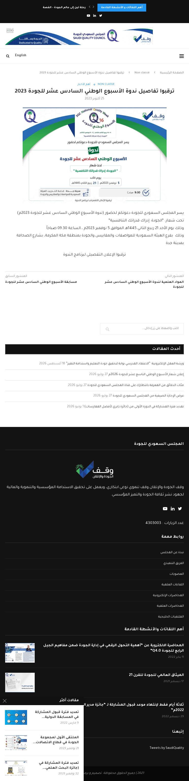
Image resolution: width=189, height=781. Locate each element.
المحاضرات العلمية (170, 606)
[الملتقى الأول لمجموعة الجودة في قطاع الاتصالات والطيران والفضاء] (16, 742)
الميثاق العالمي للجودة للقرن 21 (156, 675)
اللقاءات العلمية (173, 585)
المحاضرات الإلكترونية (168, 595)
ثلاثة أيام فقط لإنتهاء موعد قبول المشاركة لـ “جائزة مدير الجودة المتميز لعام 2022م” (118, 707)
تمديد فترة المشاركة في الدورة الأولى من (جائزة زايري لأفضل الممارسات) (134, 407)
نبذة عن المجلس (172, 552)
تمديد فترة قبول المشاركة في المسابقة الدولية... (57, 715)
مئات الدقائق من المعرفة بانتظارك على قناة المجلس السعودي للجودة (135, 385)
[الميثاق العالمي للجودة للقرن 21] (20, 682)
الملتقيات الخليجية (171, 617)
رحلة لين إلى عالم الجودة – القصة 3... (61, 7)
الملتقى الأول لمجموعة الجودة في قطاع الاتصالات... (56, 740)
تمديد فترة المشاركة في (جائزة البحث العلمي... (59, 765)
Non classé (142, 73)
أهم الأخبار (84, 84)
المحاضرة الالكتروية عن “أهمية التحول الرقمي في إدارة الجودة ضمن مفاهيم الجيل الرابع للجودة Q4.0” (113, 648)
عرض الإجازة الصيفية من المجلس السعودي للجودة (148, 396)
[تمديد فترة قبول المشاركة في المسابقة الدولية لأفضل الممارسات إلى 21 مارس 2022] (16, 717)
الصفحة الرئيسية (172, 73)
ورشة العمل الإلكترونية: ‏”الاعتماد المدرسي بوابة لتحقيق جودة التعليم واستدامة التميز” (125, 364)
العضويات (177, 574)
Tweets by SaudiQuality (167, 748)
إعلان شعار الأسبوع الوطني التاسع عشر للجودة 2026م (146, 374)
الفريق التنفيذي (173, 563)
